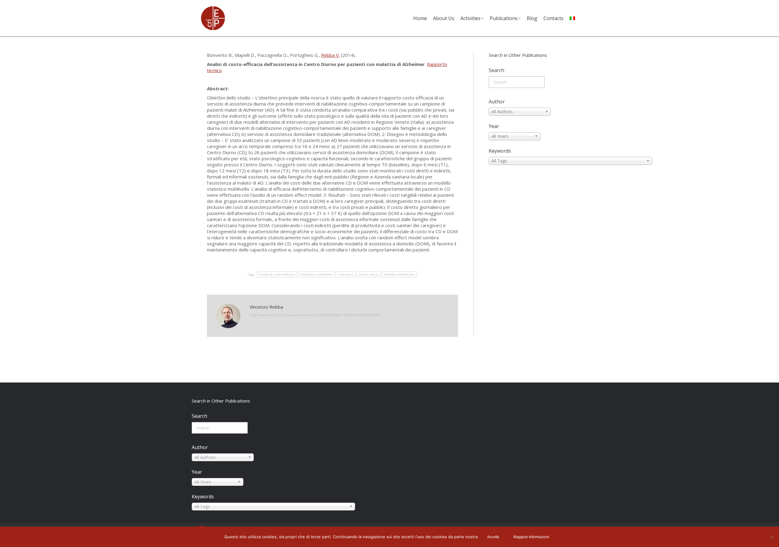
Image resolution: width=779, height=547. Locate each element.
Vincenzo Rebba (266, 307)
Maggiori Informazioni (531, 537)
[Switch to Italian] (572, 18)
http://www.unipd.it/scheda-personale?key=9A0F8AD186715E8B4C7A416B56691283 (315, 315)
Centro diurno (368, 274)
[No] (771, 537)
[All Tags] (530, 161)
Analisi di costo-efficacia (277, 274)
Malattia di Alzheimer (399, 274)
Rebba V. (330, 55)
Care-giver (345, 274)
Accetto (493, 537)
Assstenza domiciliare (316, 274)
